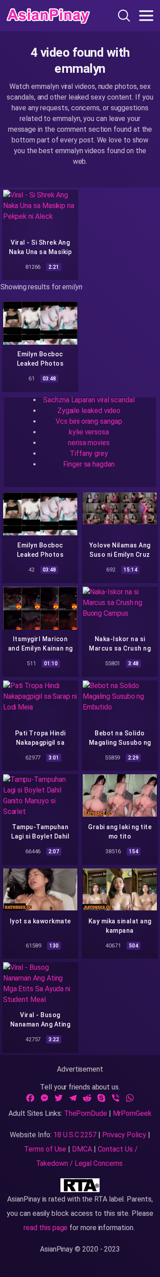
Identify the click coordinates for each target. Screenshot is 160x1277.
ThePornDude (85, 1113)
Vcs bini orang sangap (89, 421)
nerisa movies (89, 442)
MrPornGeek (132, 1113)
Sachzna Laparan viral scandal (89, 400)
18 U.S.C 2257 (74, 1135)
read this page (46, 1227)
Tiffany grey (89, 453)
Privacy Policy (124, 1135)
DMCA (82, 1149)
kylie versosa (89, 432)
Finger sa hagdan (89, 464)
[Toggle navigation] (146, 15)
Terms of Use (45, 1149)
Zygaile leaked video (88, 410)
